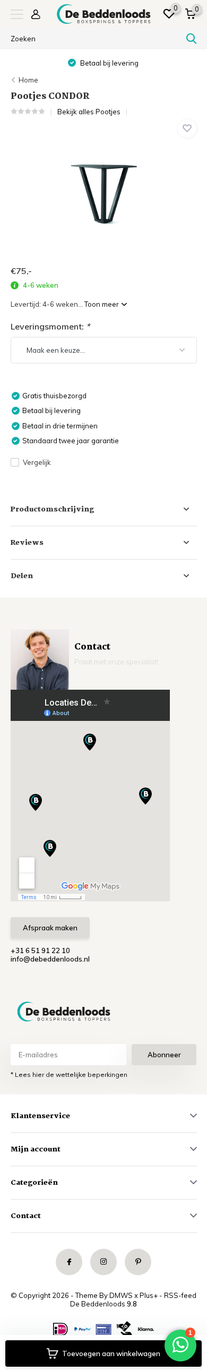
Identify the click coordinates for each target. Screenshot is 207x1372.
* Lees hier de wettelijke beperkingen (69, 1074)
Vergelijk (37, 462)
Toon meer (102, 304)
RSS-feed (180, 1295)
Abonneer (164, 1054)
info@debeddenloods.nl (50, 959)
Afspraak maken (50, 927)
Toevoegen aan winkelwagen (111, 1353)
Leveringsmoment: (50, 326)
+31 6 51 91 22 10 (40, 950)
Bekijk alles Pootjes (88, 111)
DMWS (121, 1295)
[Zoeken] (191, 38)
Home (28, 80)
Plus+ (149, 1295)
